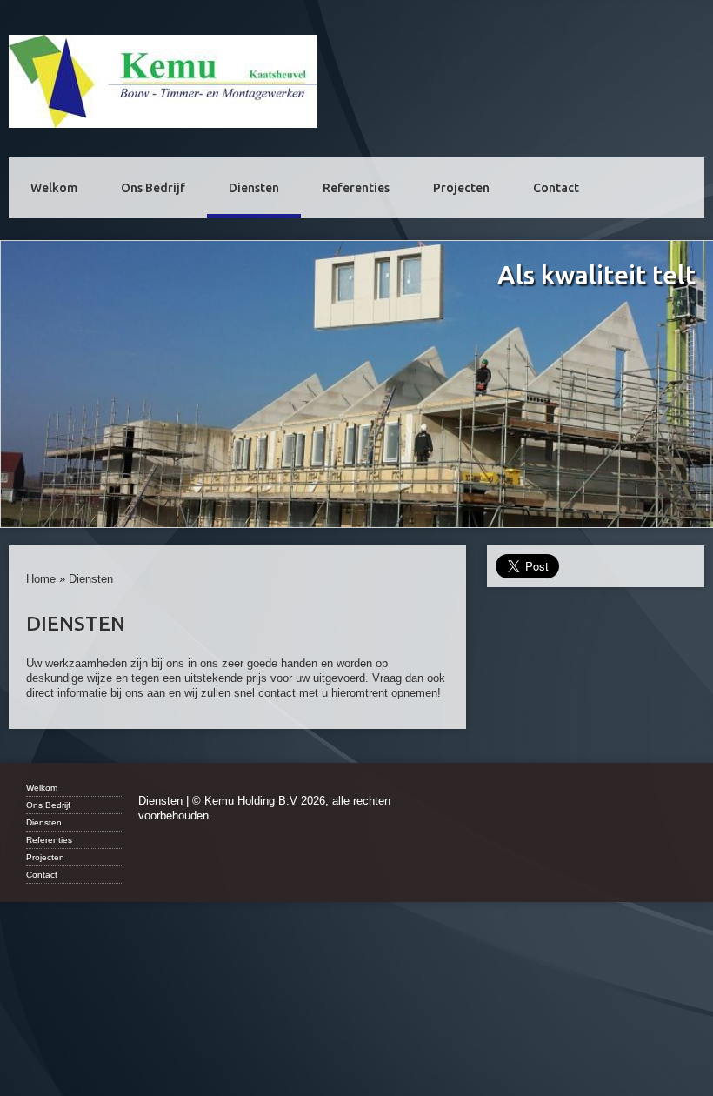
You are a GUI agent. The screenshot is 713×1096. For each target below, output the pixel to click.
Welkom (53, 188)
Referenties (356, 188)
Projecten (461, 188)
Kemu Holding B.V (163, 81)
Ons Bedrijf (153, 188)
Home (41, 578)
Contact (556, 188)
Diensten (254, 188)
